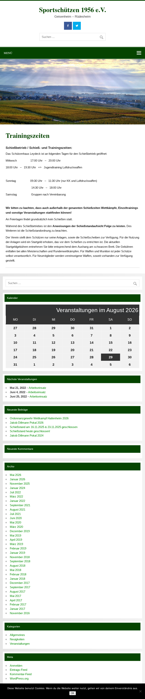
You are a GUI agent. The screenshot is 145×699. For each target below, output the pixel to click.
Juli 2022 (15, 492)
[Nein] (140, 691)
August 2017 (17, 591)
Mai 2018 (15, 570)
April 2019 (16, 539)
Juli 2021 (15, 513)
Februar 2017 (18, 604)
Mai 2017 (15, 595)
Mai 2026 (15, 474)
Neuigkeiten (17, 639)
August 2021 (17, 509)
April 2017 (16, 600)
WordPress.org (19, 678)
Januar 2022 (17, 500)
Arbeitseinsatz (37, 387)
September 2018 (20, 561)
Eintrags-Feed (18, 669)
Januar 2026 (17, 479)
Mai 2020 (15, 522)
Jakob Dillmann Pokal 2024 (26, 435)
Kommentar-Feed (21, 674)
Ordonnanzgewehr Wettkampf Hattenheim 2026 (39, 418)
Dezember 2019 (20, 531)
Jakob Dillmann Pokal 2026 (26, 422)
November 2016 (20, 613)
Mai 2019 (15, 535)
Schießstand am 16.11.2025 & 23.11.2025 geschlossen (43, 427)
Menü (8, 53)
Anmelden (16, 665)
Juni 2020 (16, 518)
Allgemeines (17, 635)
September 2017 (20, 587)
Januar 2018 (17, 578)
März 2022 (16, 496)
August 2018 (17, 565)
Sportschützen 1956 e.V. (72, 9)
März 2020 (16, 526)
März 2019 (16, 544)
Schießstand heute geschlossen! (30, 431)
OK (72, 693)
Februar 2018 (18, 574)
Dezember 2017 (20, 582)
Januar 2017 (17, 608)
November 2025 (20, 483)
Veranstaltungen (20, 643)
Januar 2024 (17, 488)
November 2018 (20, 557)
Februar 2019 (18, 548)
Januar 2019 (17, 552)
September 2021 (20, 505)
